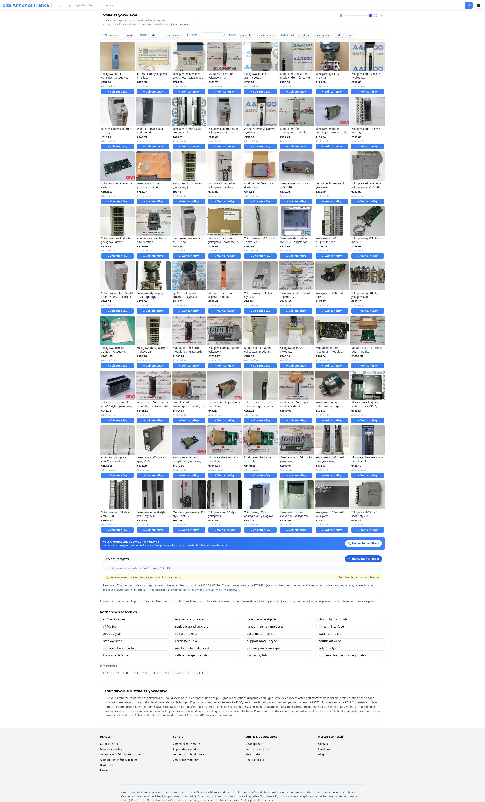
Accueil (107, 24)
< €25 (105, 673)
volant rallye (327, 648)
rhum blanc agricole (333, 619)
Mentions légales (111, 749)
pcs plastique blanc (184, 601)
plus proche (245, 35)
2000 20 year (112, 634)
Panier (104, 770)
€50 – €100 (141, 673)
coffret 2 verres (114, 619)
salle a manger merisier (192, 655)
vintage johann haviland (120, 648)
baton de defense (115, 655)
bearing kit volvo (269, 601)
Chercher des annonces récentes (358, 577)
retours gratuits (322, 35)
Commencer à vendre (186, 744)
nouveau (114, 35)
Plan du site (253, 754)
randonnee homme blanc (265, 626)
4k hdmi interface (331, 626)
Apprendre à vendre (186, 749)
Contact (323, 744)
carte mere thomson (261, 634)
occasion (129, 35)
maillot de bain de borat (192, 648)
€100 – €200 (161, 673)
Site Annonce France (26, 5)
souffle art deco (330, 641)
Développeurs (254, 744)
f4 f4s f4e (110, 626)
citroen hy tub (257, 655)
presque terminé (266, 35)
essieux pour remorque (264, 648)
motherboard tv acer (190, 619)
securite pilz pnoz (129, 601)
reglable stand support (191, 626)
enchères (154, 35)
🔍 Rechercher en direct (363, 559)
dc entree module (244, 601)
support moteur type (262, 641)
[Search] (469, 5)
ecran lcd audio (186, 641)
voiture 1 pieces (186, 634)
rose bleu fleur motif (156, 601)
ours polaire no (343, 601)
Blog (321, 754)
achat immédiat (173, 35)
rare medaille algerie (261, 619)
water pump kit (330, 634)
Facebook (324, 749)
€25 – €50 (122, 673)
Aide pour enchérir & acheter (118, 759)
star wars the (112, 641)
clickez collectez (344, 35)
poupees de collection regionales (342, 655)
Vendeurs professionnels (188, 754)
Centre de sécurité (257, 749)
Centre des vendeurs (186, 759)
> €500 (201, 673)
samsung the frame (295, 601)
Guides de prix (109, 744)
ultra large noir (320, 601)
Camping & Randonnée (125, 24)
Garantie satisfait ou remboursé (120, 754)
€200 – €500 (182, 673)
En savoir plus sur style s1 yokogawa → (215, 589)
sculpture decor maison (215, 601)
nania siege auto (366, 601)
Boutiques (106, 765)
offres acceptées (300, 35)
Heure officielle (255, 759)
